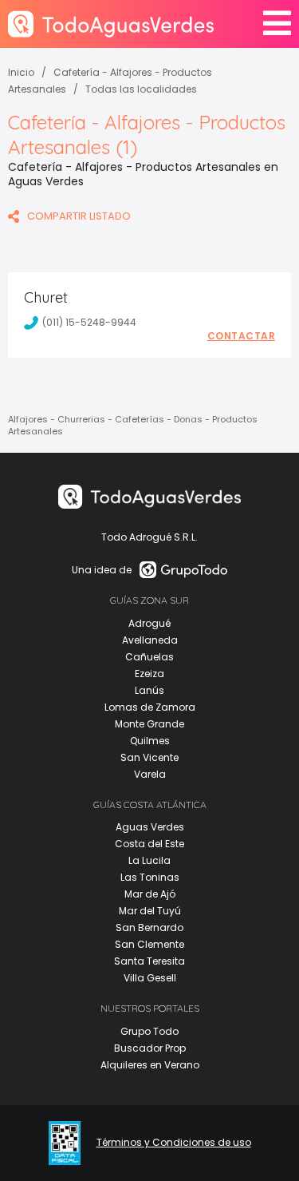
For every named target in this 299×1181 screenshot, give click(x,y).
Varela (150, 774)
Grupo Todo (149, 1031)
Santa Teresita (149, 961)
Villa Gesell (150, 978)
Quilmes (150, 740)
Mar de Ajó (149, 894)
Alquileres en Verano (149, 1065)
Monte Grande (149, 724)
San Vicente (149, 757)
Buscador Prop (150, 1048)
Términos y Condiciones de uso (173, 1142)
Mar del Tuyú (150, 910)
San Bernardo (149, 927)
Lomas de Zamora (149, 707)
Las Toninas (149, 877)
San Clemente (149, 944)
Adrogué (149, 623)
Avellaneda (150, 640)
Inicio (21, 72)
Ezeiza (149, 673)
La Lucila (149, 860)
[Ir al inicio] (111, 23)
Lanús (149, 690)
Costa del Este (149, 843)
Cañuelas (149, 657)
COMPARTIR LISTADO (79, 216)
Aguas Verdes (150, 827)
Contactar (241, 336)
